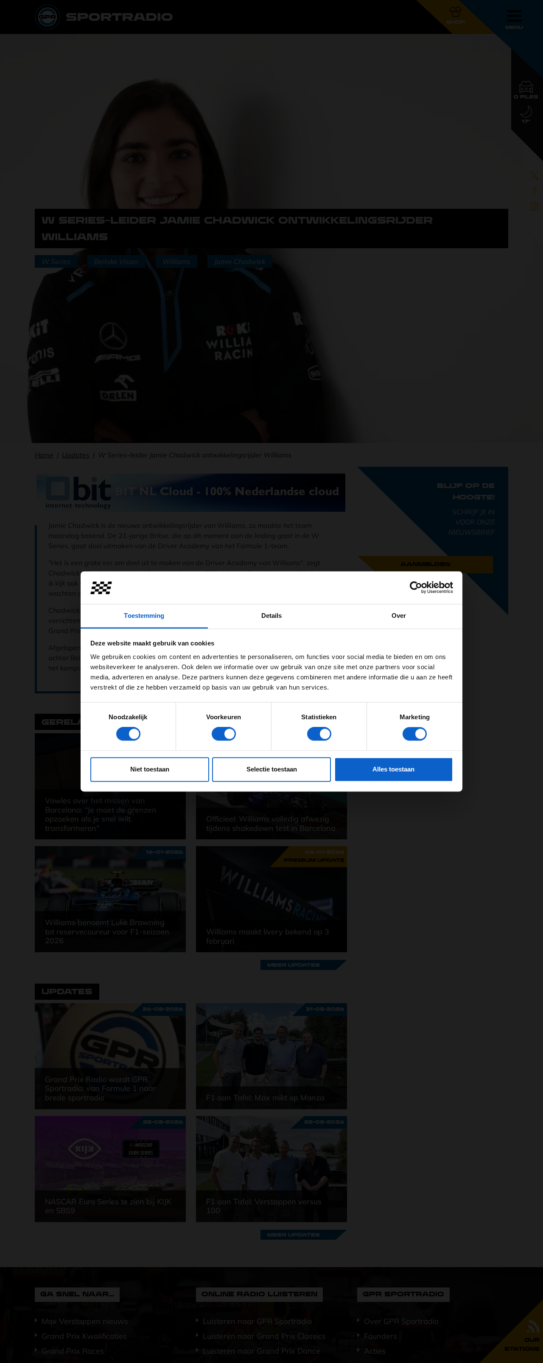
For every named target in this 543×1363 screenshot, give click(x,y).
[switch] (224, 734)
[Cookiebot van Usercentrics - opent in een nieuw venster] (416, 587)
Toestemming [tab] (144, 615)
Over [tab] (399, 615)
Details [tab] (271, 615)
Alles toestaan (393, 769)
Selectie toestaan (271, 769)
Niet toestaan (149, 769)
